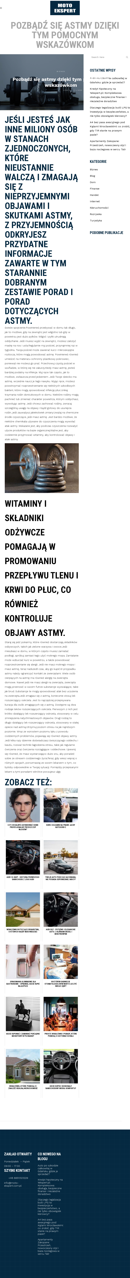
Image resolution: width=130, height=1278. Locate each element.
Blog (92, 175)
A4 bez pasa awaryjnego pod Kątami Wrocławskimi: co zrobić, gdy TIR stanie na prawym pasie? (50, 1226)
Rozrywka (96, 214)
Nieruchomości (99, 207)
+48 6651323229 (18, 1178)
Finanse (94, 188)
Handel (94, 194)
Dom (93, 182)
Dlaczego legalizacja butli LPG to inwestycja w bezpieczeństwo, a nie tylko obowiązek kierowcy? (110, 111)
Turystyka (96, 220)
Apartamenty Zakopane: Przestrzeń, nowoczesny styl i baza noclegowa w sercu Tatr (108, 145)
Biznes (61, 71)
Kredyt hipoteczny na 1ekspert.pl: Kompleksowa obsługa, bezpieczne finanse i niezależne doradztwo (50, 1187)
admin (67, 90)
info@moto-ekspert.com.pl (13, 1184)
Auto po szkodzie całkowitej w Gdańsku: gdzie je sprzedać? (48, 1170)
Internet (95, 201)
